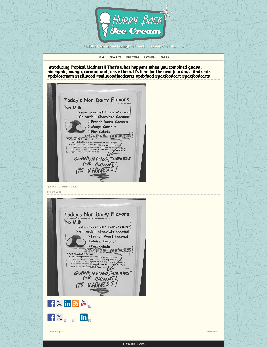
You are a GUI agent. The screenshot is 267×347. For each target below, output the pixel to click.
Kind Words (132, 57)
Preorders (149, 57)
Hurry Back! (55, 192)
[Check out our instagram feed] (92, 309)
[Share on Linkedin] (84, 317)
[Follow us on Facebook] (51, 303)
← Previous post (55, 331)
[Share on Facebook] (51, 317)
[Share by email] (92, 322)
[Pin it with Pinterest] (75, 322)
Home (101, 57)
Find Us (165, 57)
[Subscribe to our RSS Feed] (75, 303)
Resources (115, 57)
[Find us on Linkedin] (67, 303)
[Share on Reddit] (67, 322)
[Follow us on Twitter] (59, 303)
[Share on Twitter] (59, 317)
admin (53, 186)
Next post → (213, 331)
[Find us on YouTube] (84, 303)
